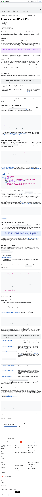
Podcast (2, 458)
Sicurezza (3, 451)
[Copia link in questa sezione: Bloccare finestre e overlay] (18, 388)
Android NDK (17, 470)
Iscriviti (17, 491)
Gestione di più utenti (7, 428)
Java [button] (8, 113)
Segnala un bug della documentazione (31, 465)
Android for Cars (31, 452)
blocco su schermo (20, 50)
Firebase (2, 482)
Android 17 (3, 462)
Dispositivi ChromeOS (31, 450)
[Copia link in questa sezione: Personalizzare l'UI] (13, 297)
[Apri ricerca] (27, 1)
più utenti (28, 91)
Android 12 (3, 470)
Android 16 (3, 464)
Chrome (2, 480)
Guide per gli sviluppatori (19, 465)
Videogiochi (17, 447)
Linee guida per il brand (12, 489)
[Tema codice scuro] (38, 115)
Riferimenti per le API (18, 466)
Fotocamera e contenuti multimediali (21, 452)
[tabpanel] (21, 122)
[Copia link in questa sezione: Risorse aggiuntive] (13, 418)
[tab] (3, 114)
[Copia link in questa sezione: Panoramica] (9, 38)
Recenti (25, 347)
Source (2, 453)
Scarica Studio (17, 468)
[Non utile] (40, 15)
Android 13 (3, 469)
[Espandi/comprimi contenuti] (8, 22)
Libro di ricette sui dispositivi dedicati (10, 423)
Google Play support (31, 466)
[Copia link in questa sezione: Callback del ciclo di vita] (16, 245)
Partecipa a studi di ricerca (32, 468)
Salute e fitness (17, 450)
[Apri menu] (2, 1)
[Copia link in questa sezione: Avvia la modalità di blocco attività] (22, 140)
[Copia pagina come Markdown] (31, 19)
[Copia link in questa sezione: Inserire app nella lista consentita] (22, 105)
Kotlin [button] (4, 113)
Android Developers (4, 15)
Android (2, 448)
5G (15, 455)
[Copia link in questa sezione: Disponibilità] (10, 73)
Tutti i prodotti (3, 485)
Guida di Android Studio (19, 463)
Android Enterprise (5, 5)
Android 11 (3, 472)
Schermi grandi (30, 447)
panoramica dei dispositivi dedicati (10, 426)
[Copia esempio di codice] (40, 115)
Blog (2, 456)
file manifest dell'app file (17, 201)
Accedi (39, 1)
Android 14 (3, 467)
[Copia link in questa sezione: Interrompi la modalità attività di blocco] (25, 222)
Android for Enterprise (4, 450)
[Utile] (38, 15)
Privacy (2, 489)
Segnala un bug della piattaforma (33, 462)
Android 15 (3, 465)
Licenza (6, 489)
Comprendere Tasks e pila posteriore (16, 199)
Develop (10, 15)
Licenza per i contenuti (32, 435)
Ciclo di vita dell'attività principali (7, 168)
